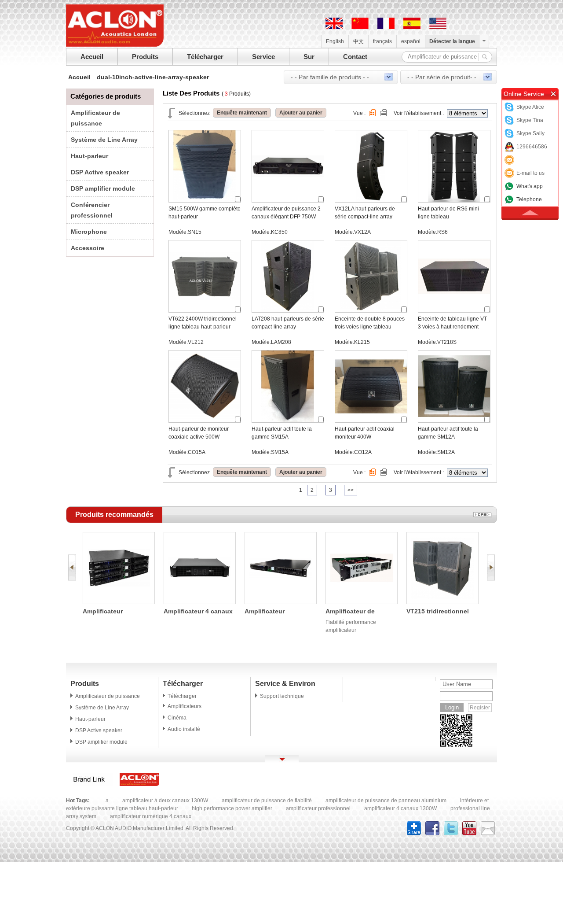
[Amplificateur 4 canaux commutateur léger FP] (199, 602)
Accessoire (87, 247)
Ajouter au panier (300, 113)
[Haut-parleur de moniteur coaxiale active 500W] (205, 420)
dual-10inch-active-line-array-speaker (153, 77)
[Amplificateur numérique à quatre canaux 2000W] (280, 602)
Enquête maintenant (242, 113)
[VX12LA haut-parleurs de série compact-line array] (371, 200)
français (382, 41)
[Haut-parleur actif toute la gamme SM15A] (288, 420)
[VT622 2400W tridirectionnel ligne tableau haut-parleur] (205, 310)
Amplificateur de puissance (107, 696)
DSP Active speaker (100, 172)
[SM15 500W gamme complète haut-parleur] (205, 200)
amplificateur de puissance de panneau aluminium (385, 800)
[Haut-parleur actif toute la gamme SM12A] (454, 420)
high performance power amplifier (232, 808)
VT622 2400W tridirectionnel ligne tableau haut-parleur (202, 323)
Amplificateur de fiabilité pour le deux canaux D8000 (356, 612)
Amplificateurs (184, 706)
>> (350, 490)
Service (263, 56)
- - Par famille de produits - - (330, 77)
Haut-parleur (89, 155)
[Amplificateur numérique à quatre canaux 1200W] (119, 602)
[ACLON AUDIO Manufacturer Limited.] (115, 45)
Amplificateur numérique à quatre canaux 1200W (112, 612)
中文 (358, 41)
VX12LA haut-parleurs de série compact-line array (365, 213)
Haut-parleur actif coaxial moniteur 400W (365, 433)
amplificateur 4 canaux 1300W (400, 808)
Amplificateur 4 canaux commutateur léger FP (198, 612)
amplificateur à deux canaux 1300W (165, 800)
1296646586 (531, 147)
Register (480, 708)
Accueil (91, 56)
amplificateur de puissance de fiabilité (267, 800)
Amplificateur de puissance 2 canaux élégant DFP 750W (286, 213)
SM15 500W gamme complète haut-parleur (204, 213)
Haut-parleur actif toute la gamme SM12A (448, 433)
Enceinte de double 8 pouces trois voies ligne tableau (370, 323)
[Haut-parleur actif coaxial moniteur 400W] (371, 420)
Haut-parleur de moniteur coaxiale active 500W (198, 433)
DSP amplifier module (103, 188)
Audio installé (184, 729)
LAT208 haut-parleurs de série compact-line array (288, 323)
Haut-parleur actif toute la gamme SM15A (282, 433)
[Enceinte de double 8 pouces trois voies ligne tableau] (371, 310)
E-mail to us (530, 173)
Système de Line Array (104, 139)
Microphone (89, 231)
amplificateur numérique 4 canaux (150, 816)
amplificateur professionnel (318, 808)
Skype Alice (530, 107)
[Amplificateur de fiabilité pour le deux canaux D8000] (361, 602)
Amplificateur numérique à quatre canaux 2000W (274, 612)
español (410, 41)
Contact (355, 56)
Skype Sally (530, 133)
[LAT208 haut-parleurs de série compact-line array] (288, 310)
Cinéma (177, 718)
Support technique (282, 696)
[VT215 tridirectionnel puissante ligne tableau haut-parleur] (442, 602)
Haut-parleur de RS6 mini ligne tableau (448, 213)
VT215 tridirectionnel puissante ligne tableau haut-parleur (441, 612)
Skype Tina (529, 120)
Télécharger (205, 56)
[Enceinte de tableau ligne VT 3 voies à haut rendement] (454, 310)
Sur (308, 56)
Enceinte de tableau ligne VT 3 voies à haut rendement (452, 323)
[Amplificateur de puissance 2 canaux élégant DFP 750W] (288, 200)
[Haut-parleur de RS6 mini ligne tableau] (454, 200)
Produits (145, 56)
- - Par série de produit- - (441, 77)
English (335, 41)
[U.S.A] (437, 27)
